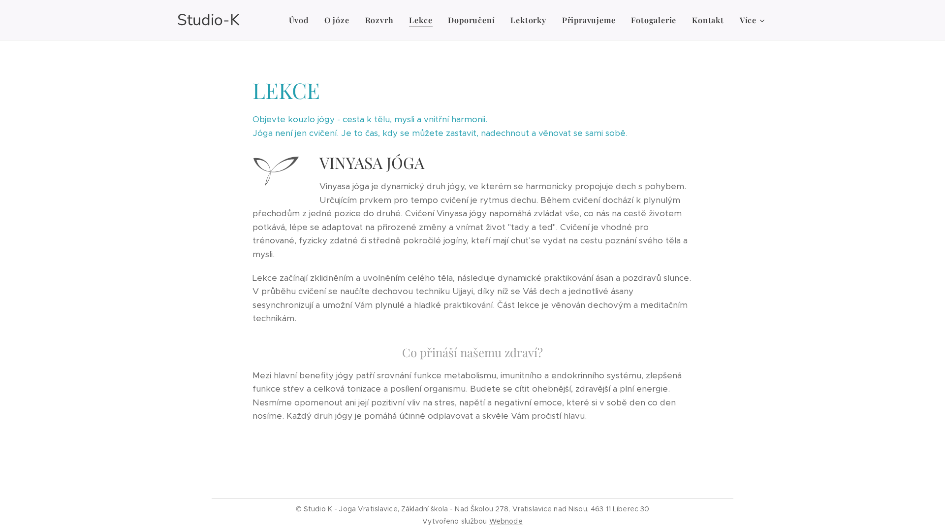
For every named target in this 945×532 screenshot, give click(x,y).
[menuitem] (301, 20)
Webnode (506, 521)
